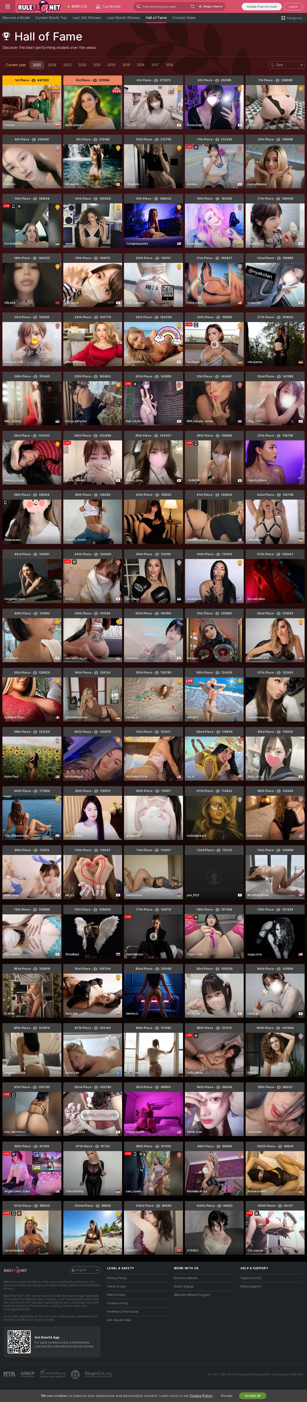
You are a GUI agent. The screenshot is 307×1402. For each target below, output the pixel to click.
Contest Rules (184, 18)
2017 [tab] (155, 65)
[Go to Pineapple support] (76, 1374)
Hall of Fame (156, 18)
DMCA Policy (116, 1295)
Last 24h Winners (86, 18)
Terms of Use (116, 1286)
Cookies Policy (117, 1303)
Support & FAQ (251, 1278)
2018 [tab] (140, 65)
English (81, 1270)
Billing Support (251, 1286)
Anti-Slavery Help (119, 1320)
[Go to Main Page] (39, 6)
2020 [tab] (111, 65)
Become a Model (16, 18)
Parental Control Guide (122, 1311)
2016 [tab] (169, 65)
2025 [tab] (37, 65)
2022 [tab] (82, 65)
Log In (293, 6)
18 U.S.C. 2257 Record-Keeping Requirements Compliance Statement (255, 1374)
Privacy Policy (117, 1278)
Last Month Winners (123, 18)
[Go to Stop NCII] (99, 1374)
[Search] (192, 6)
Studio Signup (184, 1286)
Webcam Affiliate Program (192, 1295)
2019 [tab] (126, 65)
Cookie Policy (201, 1396)
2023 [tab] (67, 65)
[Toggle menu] (7, 6)
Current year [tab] (16, 65)
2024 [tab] (52, 65)
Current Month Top (51, 18)
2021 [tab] (96, 65)
